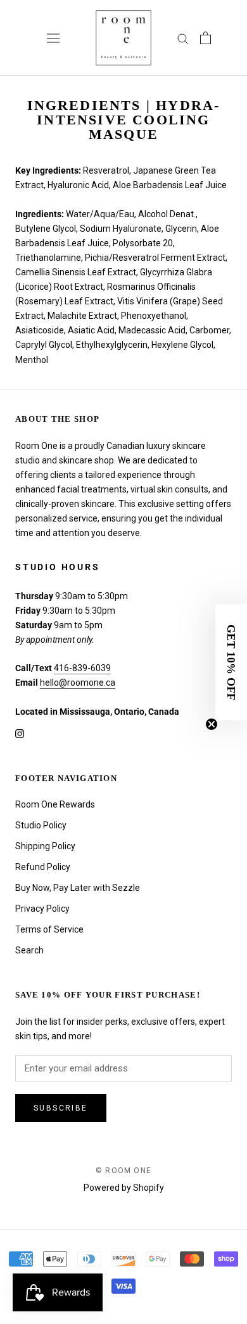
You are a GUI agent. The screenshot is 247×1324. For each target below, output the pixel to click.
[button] (231, 662)
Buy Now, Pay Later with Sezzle (77, 888)
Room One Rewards (55, 804)
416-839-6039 (82, 668)
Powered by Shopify (124, 1188)
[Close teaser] (211, 724)
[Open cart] (205, 38)
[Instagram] (19, 733)
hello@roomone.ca (77, 682)
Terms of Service (49, 929)
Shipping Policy (45, 846)
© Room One (123, 1170)
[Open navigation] (53, 38)
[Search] (183, 38)
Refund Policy (42, 867)
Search (29, 950)
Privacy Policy (42, 909)
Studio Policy (40, 825)
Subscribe (61, 1108)
